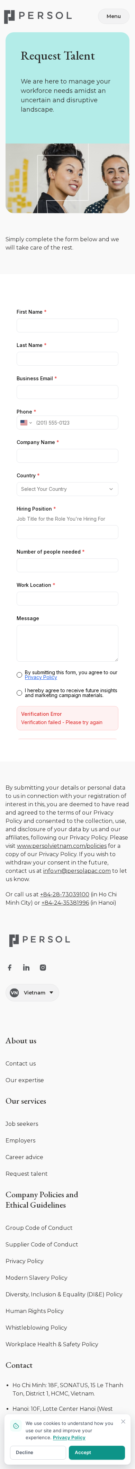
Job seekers (22, 1187)
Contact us (21, 1127)
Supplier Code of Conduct (42, 1308)
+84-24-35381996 (65, 966)
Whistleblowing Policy (36, 1391)
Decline (24, 1452)
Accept (83, 1452)
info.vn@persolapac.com (77, 934)
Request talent (27, 1237)
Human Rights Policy (35, 1375)
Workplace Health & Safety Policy (52, 1408)
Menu (114, 16)
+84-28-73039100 (64, 958)
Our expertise (25, 1144)
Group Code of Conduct (39, 1291)
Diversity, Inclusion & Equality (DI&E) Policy (64, 1358)
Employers (20, 1204)
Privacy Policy (25, 1325)
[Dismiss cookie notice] (123, 1421)
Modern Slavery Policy (37, 1341)
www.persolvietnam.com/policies (62, 909)
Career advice (24, 1221)
